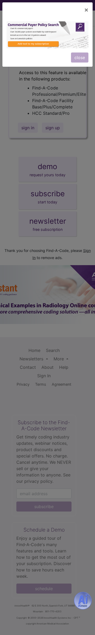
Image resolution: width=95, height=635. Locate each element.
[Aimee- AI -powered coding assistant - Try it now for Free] (83, 601)
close (79, 57)
